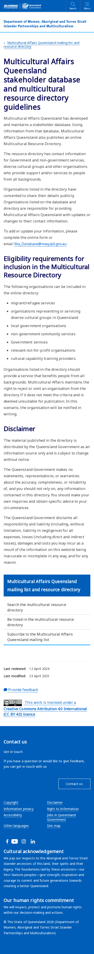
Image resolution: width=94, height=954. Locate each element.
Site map (53, 825)
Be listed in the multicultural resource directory (40, 622)
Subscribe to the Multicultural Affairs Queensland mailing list (40, 637)
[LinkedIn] (38, 841)
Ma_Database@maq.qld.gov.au (40, 243)
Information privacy (19, 809)
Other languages (16, 825)
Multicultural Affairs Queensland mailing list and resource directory (41, 44)
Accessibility (13, 815)
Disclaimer (55, 802)
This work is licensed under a (45, 708)
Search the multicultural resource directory (36, 607)
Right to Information (63, 809)
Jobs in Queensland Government (61, 817)
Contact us (74, 784)
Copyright (11, 802)
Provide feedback (22, 689)
